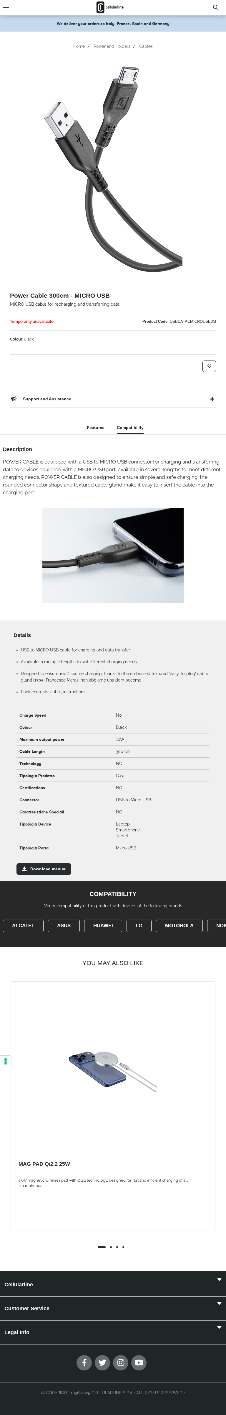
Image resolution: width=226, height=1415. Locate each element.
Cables (146, 46)
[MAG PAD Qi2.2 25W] (113, 1071)
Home (79, 46)
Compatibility (130, 427)
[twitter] (102, 1362)
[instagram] (120, 1362)
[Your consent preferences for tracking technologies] (5, 1061)
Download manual (48, 869)
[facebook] (84, 1362)
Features (95, 427)
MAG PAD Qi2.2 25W (44, 1164)
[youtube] (139, 1362)
